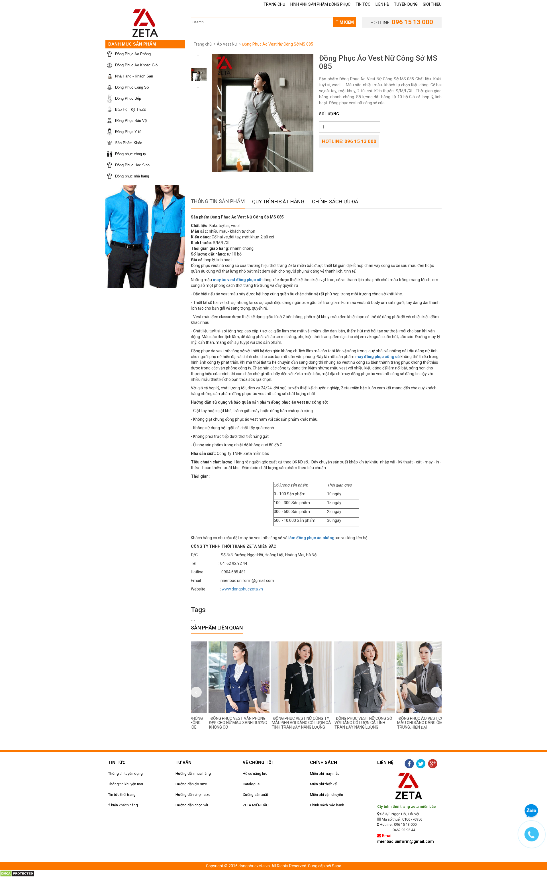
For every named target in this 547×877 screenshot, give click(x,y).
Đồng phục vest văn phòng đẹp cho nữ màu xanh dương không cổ (221, 722)
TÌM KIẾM (345, 22)
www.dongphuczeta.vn (242, 589)
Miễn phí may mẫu (325, 773)
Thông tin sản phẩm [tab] (218, 201)
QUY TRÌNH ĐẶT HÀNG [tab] (278, 202)
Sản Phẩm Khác (128, 143)
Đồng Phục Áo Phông (133, 54)
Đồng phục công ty (130, 154)
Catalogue (251, 784)
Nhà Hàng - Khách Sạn (134, 76)
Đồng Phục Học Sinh (132, 165)
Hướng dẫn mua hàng (193, 773)
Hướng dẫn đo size (191, 784)
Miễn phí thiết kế (323, 784)
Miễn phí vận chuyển (326, 794)
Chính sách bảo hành (327, 805)
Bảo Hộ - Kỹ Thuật (130, 109)
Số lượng (329, 114)
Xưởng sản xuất (255, 794)
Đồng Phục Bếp (128, 98)
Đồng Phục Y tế (128, 132)
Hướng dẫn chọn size (192, 794)
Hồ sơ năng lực (255, 773)
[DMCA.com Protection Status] (17, 873)
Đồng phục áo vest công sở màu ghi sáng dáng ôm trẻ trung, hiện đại (409, 722)
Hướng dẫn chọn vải (191, 805)
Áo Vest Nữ (227, 44)
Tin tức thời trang (122, 794)
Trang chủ (203, 44)
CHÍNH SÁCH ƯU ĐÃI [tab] (336, 202)
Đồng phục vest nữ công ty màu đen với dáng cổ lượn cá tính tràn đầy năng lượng (284, 722)
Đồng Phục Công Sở (132, 87)
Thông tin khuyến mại (125, 784)
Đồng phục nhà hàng (132, 176)
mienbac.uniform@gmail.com (405, 841)
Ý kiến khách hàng (123, 805)
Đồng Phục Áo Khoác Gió (136, 65)
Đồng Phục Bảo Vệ (131, 120)
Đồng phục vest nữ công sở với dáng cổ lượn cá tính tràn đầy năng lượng (346, 722)
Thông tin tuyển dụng (125, 773)
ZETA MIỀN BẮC (255, 805)
